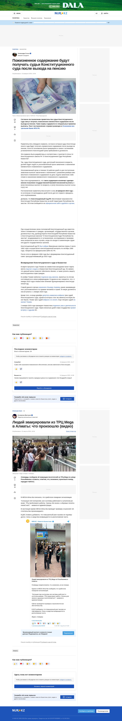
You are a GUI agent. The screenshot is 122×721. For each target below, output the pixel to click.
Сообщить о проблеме (86, 711)
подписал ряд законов (49, 277)
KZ (96, 13)
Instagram (69, 399)
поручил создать (32, 269)
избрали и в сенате (50, 300)
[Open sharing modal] (14, 134)
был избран (44, 246)
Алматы (15, 650)
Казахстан (26, 18)
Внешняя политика (36, 18)
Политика (15, 18)
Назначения (47, 18)
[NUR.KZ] (61, 13)
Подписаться (68, 633)
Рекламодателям (103, 711)
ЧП (24, 411)
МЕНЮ (18, 13)
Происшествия (17, 411)
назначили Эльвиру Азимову (49, 287)
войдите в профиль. (66, 356)
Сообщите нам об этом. (48, 316)
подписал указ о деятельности (64, 305)
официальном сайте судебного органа (60, 203)
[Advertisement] (61, 35)
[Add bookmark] (14, 140)
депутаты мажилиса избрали (53, 295)
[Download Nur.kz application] (61, 5)
